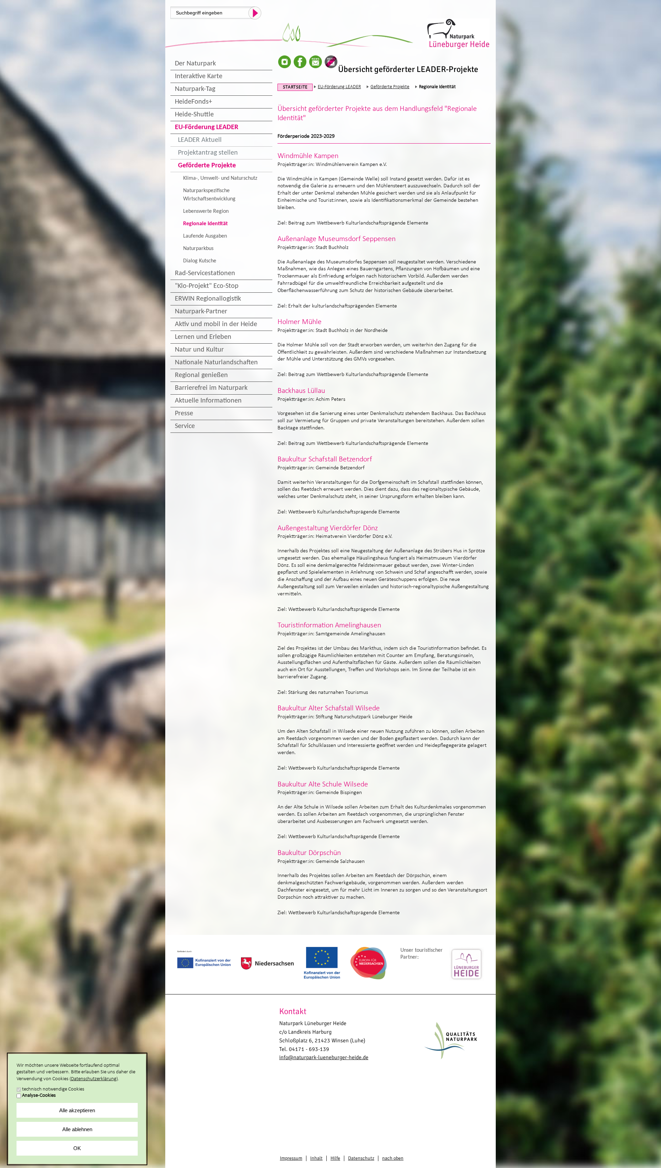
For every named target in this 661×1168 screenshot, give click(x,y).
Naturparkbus (198, 248)
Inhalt (316, 1158)
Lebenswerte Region (206, 211)
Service (185, 426)
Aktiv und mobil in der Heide (216, 324)
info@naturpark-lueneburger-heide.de (323, 1057)
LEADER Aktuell (200, 140)
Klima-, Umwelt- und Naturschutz (220, 178)
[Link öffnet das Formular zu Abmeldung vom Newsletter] (331, 61)
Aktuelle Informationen (208, 400)
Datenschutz (361, 1158)
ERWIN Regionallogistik (208, 298)
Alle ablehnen (77, 1129)
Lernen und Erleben (203, 337)
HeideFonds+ (193, 101)
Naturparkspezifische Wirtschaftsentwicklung (209, 195)
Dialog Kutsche (199, 261)
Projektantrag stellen (208, 152)
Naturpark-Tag (195, 89)
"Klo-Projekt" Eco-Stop (207, 286)
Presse (184, 413)
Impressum (291, 1158)
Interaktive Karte (198, 76)
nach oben (392, 1158)
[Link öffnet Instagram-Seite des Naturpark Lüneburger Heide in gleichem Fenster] (284, 61)
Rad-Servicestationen (205, 273)
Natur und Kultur (199, 349)
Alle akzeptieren (77, 1110)
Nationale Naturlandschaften (216, 362)
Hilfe (335, 1158)
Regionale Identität (205, 224)
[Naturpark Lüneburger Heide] (459, 33)
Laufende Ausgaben (205, 236)
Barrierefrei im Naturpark (211, 388)
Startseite (295, 87)
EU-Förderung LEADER (206, 127)
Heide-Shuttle (194, 114)
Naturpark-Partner (201, 311)
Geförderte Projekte (207, 165)
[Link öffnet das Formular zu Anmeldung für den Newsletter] (315, 61)
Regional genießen (201, 375)
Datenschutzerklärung (93, 1079)
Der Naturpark (195, 63)
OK (77, 1148)
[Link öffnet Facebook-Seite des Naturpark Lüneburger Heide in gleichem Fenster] (300, 61)
